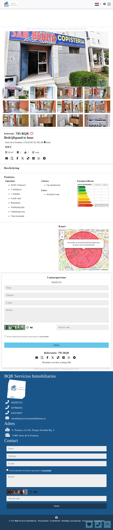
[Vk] (33, 158)
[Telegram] (44, 158)
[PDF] (12, 158)
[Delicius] (28, 158)
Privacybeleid (43, 521)
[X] (23, 158)
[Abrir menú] (109, 4)
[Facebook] (104, 4)
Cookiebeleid (55, 521)
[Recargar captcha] (27, 327)
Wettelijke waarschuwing (71, 521)
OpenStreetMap (94, 269)
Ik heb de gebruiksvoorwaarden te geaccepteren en (28, 336)
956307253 (56, 282)
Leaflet (84, 269)
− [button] (62, 237)
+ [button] (62, 232)
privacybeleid (44, 336)
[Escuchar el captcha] (31, 327)
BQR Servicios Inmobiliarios (26, 521)
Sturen (56, 345)
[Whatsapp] (39, 158)
